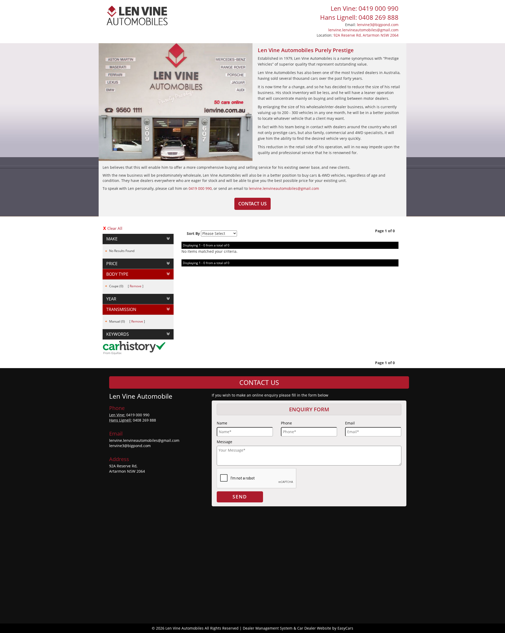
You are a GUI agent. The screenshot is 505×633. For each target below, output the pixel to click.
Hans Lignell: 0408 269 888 (359, 17)
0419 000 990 (200, 188)
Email (350, 423)
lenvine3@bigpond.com (377, 24)
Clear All (114, 228)
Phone (286, 423)
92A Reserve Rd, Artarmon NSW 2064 (366, 35)
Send (240, 496)
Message (224, 441)
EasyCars (345, 628)
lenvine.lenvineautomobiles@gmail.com (363, 29)
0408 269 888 (144, 420)
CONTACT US (252, 203)
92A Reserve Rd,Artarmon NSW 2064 (127, 468)
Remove (136, 286)
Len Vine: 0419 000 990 (364, 8)
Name (222, 423)
